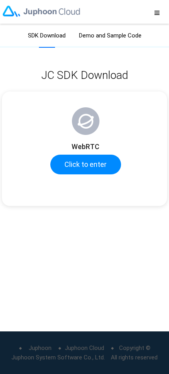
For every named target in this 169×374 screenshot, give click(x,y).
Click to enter (85, 164)
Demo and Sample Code (110, 35)
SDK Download (47, 35)
